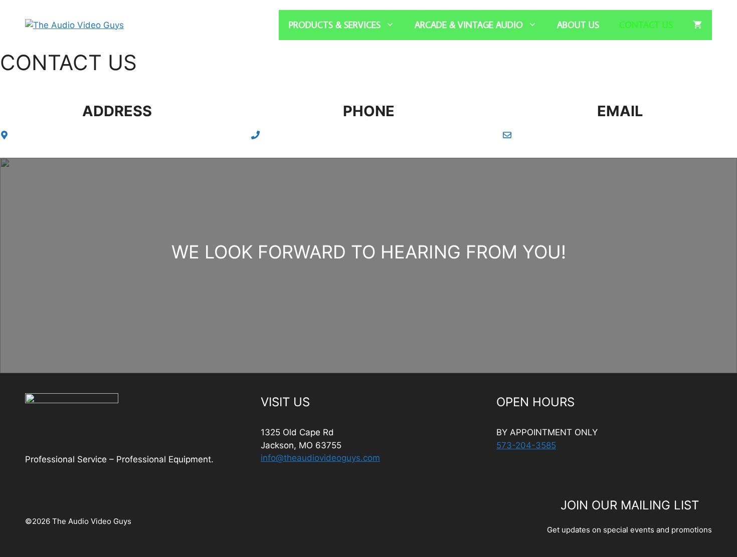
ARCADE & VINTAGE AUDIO (469, 25)
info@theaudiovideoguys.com (320, 458)
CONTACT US (646, 25)
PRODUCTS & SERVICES (335, 25)
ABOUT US (578, 25)
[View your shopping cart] (697, 25)
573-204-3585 (526, 445)
